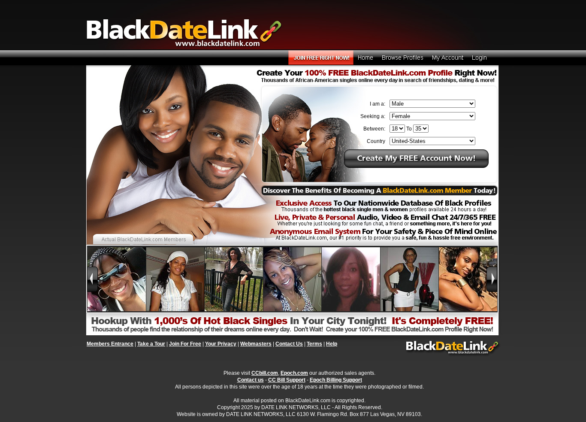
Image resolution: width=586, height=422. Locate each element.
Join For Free (185, 344)
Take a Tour (151, 344)
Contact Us (289, 344)
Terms (314, 344)
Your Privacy (220, 344)
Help (331, 344)
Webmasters (256, 344)
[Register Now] (416, 166)
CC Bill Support (286, 380)
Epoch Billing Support (336, 380)
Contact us (250, 380)
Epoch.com (294, 373)
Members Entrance (110, 344)
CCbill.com (264, 373)
